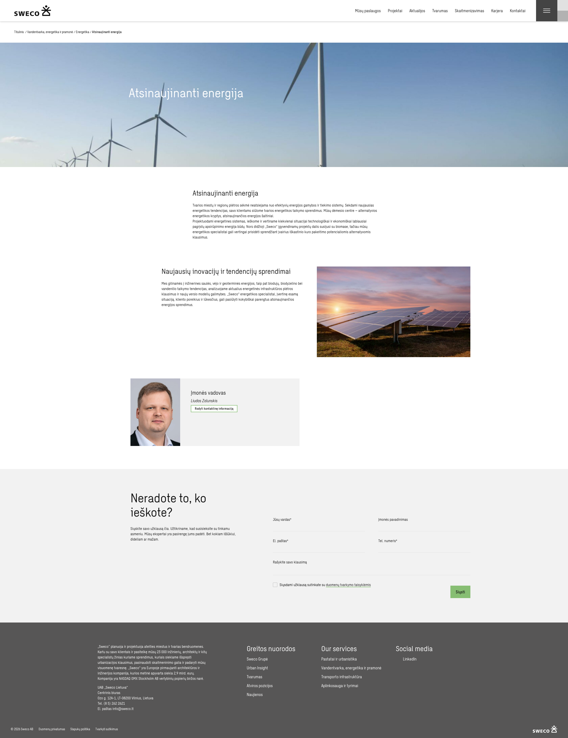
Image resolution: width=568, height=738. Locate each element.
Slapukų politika (80, 729)
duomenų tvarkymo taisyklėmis (348, 585)
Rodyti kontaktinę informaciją (214, 408)
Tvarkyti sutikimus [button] (106, 729)
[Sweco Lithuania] (32, 10)
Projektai (395, 10)
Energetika (82, 32)
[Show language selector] (562, 5)
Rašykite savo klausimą (290, 562)
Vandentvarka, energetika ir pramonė (50, 32)
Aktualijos (417, 10)
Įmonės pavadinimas (393, 519)
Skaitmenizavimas (469, 10)
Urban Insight (257, 667)
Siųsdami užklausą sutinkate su (325, 585)
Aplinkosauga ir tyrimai (339, 685)
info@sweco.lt (123, 708)
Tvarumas (440, 10)
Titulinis (19, 32)
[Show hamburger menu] (546, 10)
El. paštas (280, 541)
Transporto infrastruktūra (341, 676)
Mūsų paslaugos (368, 10)
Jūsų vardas (282, 519)
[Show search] (562, 16)
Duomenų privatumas (52, 729)
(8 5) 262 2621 (114, 703)
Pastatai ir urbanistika (339, 658)
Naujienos (255, 694)
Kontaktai (517, 10)
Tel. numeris (387, 541)
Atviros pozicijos (260, 685)
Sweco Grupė (257, 658)
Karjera (497, 10)
